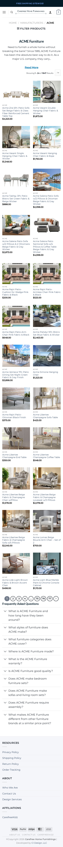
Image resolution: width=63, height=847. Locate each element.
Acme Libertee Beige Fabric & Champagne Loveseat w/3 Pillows (44, 497)
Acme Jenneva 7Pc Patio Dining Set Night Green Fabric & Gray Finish (15, 375)
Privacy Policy (10, 752)
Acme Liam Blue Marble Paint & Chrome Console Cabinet (46, 583)
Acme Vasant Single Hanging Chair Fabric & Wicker (14, 156)
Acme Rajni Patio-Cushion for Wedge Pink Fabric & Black (15, 292)
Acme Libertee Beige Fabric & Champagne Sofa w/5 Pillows (13, 540)
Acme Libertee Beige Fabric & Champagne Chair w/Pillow (13, 497)
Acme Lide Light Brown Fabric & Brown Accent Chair (15, 583)
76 (43, 598)
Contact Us (9, 793)
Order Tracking (11, 769)
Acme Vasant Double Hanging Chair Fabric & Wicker (45, 110)
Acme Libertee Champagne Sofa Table (45, 416)
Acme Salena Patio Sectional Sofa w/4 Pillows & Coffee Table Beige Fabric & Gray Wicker (44, 246)
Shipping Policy (11, 758)
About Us (14, 835)
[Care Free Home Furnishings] (30, 12)
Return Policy (10, 764)
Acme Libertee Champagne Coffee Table (46, 456)
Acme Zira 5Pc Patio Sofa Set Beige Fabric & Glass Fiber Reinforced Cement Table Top (15, 112)
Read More (31, 67)
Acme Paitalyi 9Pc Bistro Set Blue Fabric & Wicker (46, 333)
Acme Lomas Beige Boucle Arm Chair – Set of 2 (47, 540)
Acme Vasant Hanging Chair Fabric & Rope (45, 154)
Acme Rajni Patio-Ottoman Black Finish (14, 416)
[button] (4, 12)
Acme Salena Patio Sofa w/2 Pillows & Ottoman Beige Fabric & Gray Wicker (46, 200)
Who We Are (10, 787)
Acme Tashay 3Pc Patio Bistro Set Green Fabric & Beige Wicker (15, 198)
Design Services (12, 799)
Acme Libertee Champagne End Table (14, 456)
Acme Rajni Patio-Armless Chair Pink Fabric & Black (47, 292)
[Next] (56, 598)
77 (49, 598)
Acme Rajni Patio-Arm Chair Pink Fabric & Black (15, 333)
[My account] (50, 12)
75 (37, 598)
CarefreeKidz (10, 817)
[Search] (12, 12)
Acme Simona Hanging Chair (45, 373)
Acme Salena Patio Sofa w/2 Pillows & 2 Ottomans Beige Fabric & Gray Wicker (16, 245)
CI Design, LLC (39, 843)
